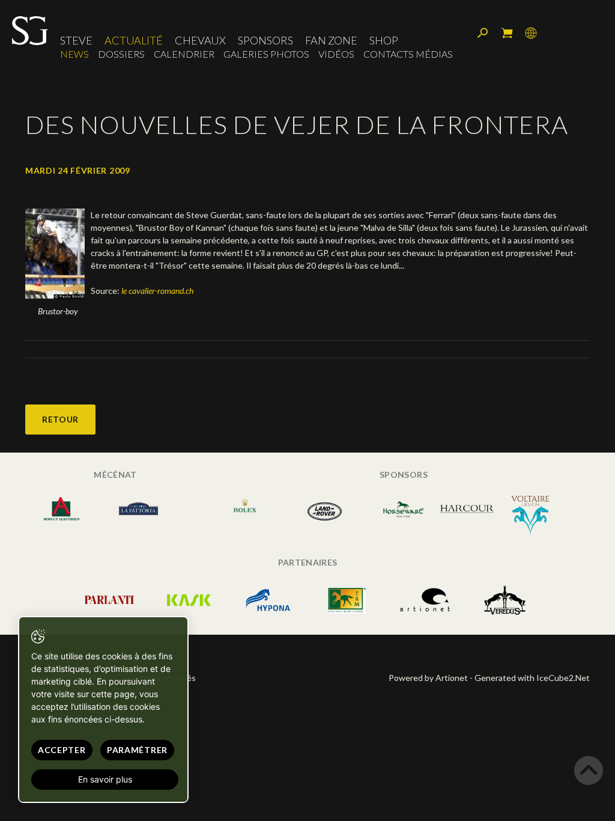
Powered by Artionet (428, 678)
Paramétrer (137, 750)
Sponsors (265, 40)
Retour (60, 419)
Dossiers (121, 54)
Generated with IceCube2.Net (532, 678)
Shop (383, 40)
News (74, 54)
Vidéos (336, 54)
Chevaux (200, 40)
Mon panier (507, 33)
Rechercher (483, 33)
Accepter (62, 750)
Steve (76, 40)
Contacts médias (408, 54)
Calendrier (184, 54)
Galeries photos (266, 54)
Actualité (134, 40)
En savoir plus (105, 779)
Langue (531, 33)
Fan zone (331, 40)
